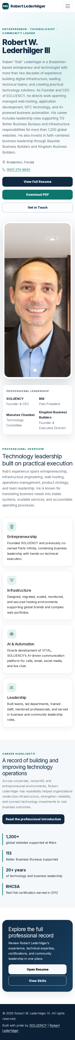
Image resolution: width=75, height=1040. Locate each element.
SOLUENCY (38, 1025)
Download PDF (37, 194)
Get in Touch (38, 207)
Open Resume (37, 969)
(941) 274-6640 (18, 169)
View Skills (37, 981)
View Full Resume (37, 182)
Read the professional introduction (33, 819)
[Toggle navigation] (68, 6)
